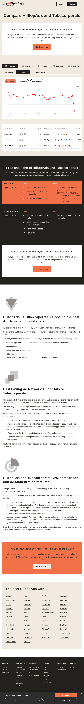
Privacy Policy (47, 682)
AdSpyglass (8, 134)
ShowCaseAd (29, 633)
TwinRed (9, 613)
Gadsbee (27, 617)
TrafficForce (28, 637)
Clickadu (27, 608)
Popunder (11, 66)
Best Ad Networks (34, 667)
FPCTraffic (9, 617)
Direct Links (19, 675)
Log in (61, 4)
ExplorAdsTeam (48, 613)
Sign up (72, 4)
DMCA (45, 679)
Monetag (27, 629)
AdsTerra (45, 596)
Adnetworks (60, 667)
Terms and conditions (46, 676)
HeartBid (45, 617)
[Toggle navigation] (80, 4)
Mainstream (9, 72)
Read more (46, 701)
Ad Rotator (5, 667)
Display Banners (20, 670)
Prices (72, 667)
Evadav (26, 613)
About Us (45, 667)
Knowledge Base (34, 675)
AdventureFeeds (66, 600)
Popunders (19, 667)
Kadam (26, 621)
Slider (17, 680)
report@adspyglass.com (60, 175)
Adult (23, 72)
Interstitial (59, 66)
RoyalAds (63, 629)
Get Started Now (42, 47)
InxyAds (63, 617)
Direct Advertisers (61, 670)
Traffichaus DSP (66, 633)
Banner (27, 66)
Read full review (10, 188)
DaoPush (63, 608)
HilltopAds (8, 140)
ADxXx (8, 604)
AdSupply (63, 596)
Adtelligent (46, 600)
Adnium (26, 596)
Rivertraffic (46, 629)
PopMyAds (10, 629)
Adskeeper (28, 600)
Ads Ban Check (33, 670)
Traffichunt (9, 637)
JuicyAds (9, 621)
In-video (44, 66)
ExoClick (63, 613)
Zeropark (27, 641)
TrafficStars (46, 637)
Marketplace (5, 672)
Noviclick (27, 625)
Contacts (45, 672)
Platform (45, 625)
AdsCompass (10, 600)
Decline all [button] (66, 700)
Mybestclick (10, 625)
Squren (44, 633)
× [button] (81, 694)
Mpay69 (63, 621)
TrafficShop (64, 637)
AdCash (8, 596)
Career (45, 670)
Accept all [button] (66, 695)
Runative (9, 633)
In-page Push (76, 66)
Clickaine (45, 608)
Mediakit (4, 670)
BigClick (63, 604)
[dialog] (42, 698)
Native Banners (20, 672)
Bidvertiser (46, 604)
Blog (30, 672)
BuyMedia (9, 608)
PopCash (63, 625)
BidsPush (27, 604)
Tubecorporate (9, 145)
